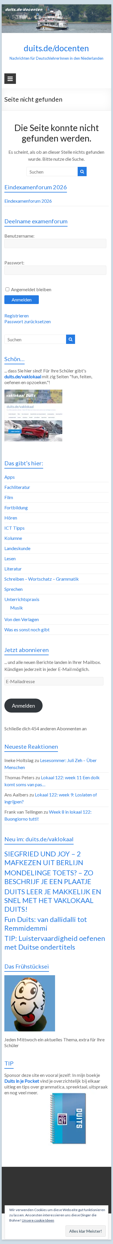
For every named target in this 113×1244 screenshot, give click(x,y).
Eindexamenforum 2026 (28, 201)
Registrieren (16, 315)
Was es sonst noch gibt (27, 629)
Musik (16, 607)
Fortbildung (16, 507)
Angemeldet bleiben (31, 289)
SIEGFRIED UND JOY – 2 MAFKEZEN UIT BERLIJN (43, 858)
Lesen (10, 558)
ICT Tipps (14, 528)
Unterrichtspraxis (21, 599)
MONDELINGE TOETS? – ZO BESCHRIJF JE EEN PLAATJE (48, 877)
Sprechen (13, 589)
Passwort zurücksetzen (27, 321)
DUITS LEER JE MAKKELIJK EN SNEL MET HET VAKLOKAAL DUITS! (52, 900)
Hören (10, 517)
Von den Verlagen (21, 619)
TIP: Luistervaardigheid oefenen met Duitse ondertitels (54, 942)
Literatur (13, 568)
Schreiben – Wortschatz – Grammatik (41, 579)
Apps (9, 477)
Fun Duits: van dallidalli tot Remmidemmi (45, 923)
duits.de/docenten (56, 48)
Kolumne (13, 538)
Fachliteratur (17, 487)
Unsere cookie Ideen (38, 1220)
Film (8, 497)
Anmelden (22, 299)
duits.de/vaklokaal (22, 376)
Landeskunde (17, 548)
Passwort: (14, 262)
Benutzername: (19, 235)
